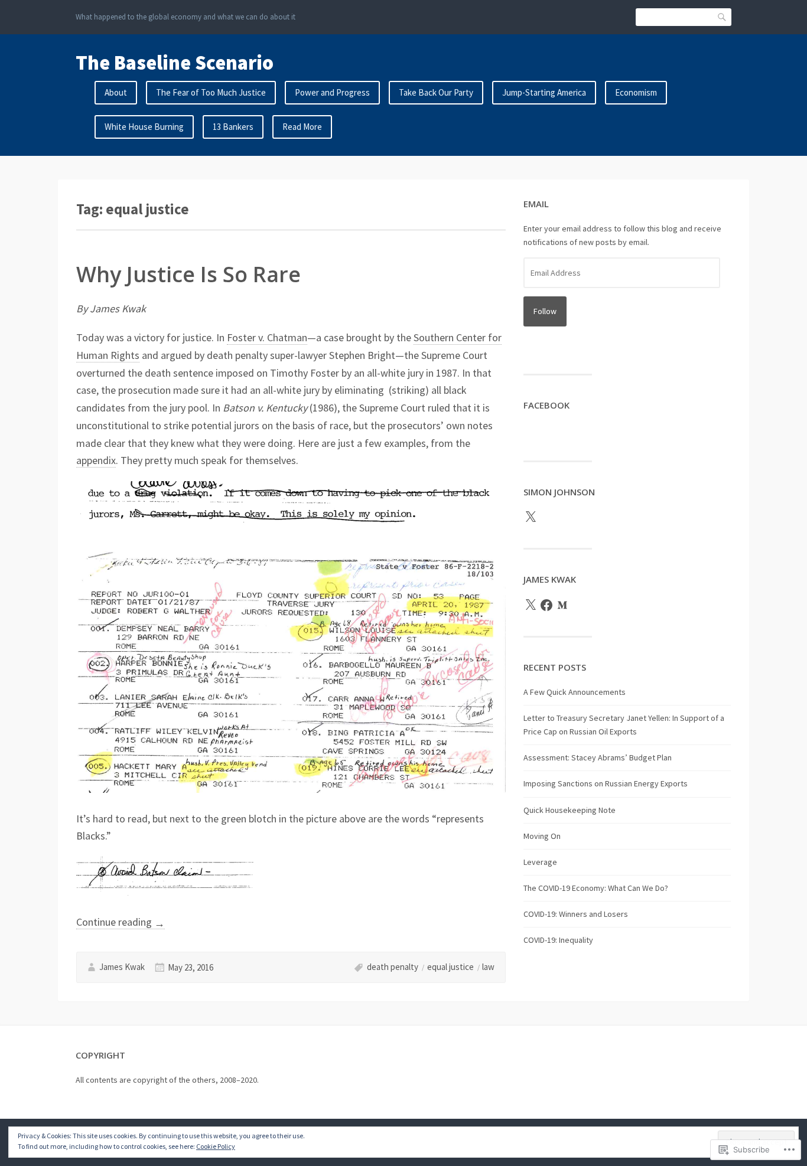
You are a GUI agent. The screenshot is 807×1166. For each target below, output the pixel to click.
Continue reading (120, 922)
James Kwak (122, 966)
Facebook (546, 405)
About (116, 92)
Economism (636, 92)
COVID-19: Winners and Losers (575, 914)
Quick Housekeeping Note (569, 810)
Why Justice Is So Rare (188, 274)
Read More (302, 126)
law (488, 966)
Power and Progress (332, 92)
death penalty (392, 966)
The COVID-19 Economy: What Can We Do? (595, 888)
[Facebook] (546, 605)
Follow (545, 311)
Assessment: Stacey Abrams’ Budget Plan (597, 757)
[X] (530, 517)
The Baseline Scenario (175, 62)
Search (722, 17)
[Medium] (562, 605)
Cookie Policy (215, 1146)
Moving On (542, 836)
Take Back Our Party (436, 92)
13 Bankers (233, 126)
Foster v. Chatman (267, 337)
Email (536, 204)
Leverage (540, 862)
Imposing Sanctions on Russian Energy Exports (605, 783)
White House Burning (144, 126)
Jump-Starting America (544, 92)
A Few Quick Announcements (574, 692)
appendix (96, 460)
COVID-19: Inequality (558, 940)
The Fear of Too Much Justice (211, 92)
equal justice (450, 966)
